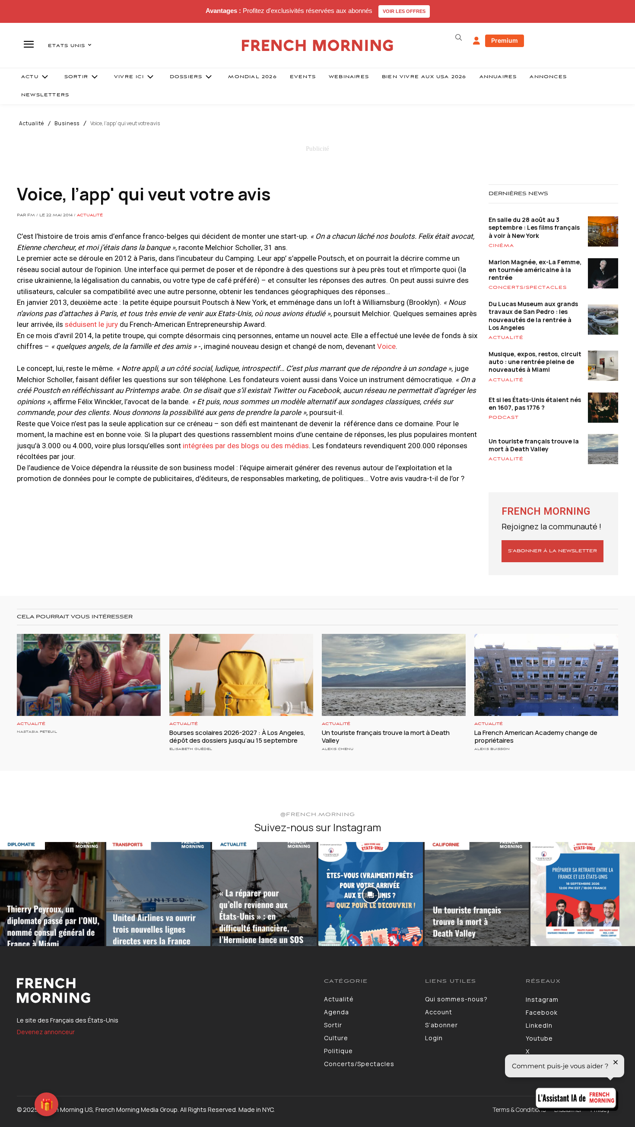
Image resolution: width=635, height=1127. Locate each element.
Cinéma (501, 245)
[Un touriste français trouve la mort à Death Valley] (394, 675)
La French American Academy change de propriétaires (535, 736)
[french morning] (317, 45)
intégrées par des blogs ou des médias (246, 445)
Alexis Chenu (337, 749)
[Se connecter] (476, 41)
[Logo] (164, 990)
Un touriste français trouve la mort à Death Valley (534, 445)
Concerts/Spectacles (528, 287)
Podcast (504, 417)
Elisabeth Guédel (190, 749)
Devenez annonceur (46, 1032)
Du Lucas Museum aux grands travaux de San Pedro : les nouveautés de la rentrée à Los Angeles (533, 316)
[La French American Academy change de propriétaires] (546, 675)
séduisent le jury (91, 324)
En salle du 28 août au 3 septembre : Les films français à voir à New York (534, 227)
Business (66, 123)
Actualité (31, 123)
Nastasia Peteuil (37, 732)
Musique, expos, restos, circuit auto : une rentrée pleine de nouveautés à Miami (535, 362)
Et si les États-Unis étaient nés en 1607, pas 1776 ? (535, 404)
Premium (504, 40)
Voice (386, 346)
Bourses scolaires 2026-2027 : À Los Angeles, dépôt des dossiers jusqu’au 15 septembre (237, 736)
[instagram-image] (52, 894)
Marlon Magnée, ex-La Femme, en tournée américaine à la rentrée (535, 270)
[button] (458, 37)
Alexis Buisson (492, 749)
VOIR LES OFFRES (404, 11)
